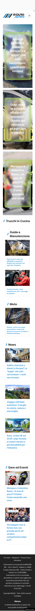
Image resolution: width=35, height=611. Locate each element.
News (10, 351)
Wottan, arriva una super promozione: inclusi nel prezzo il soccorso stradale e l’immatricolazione (17, 330)
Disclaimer (17, 560)
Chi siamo (7, 558)
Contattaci (17, 596)
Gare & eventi (13, 474)
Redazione (15, 558)
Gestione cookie (29, 609)
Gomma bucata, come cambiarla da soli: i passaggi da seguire (17, 291)
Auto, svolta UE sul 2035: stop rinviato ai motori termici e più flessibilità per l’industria (16, 441)
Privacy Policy (25, 558)
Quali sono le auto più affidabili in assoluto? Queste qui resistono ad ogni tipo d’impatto (16, 262)
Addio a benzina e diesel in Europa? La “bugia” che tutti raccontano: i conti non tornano (17, 55)
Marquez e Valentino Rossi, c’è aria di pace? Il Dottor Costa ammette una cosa (17, 182)
